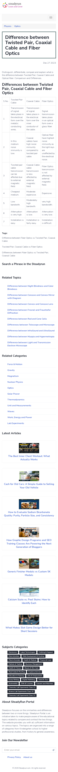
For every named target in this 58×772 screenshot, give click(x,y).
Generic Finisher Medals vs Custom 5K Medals (29, 573)
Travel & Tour (43, 680)
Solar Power (13, 393)
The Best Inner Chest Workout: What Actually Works (29, 457)
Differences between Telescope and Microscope (30, 324)
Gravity (11, 370)
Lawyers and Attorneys (44, 683)
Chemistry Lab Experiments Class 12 (22, 687)
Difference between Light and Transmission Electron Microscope (29, 344)
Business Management (33, 664)
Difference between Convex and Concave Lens (30, 304)
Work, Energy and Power (19, 417)
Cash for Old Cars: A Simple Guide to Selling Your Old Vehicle (29, 485)
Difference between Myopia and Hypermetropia (30, 336)
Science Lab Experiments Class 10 (21, 691)
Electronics (13, 652)
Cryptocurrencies (34, 672)
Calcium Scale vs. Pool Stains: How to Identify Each (29, 601)
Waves (10, 411)
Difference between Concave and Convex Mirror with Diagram (30, 297)
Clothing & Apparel (46, 652)
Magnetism (13, 376)
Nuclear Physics (15, 382)
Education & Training (16, 676)
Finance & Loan (45, 660)
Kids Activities (14, 656)
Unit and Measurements (19, 405)
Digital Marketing (28, 680)
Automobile (13, 683)
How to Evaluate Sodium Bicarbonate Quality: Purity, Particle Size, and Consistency (29, 514)
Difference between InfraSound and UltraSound (30, 330)
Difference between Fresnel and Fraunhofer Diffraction (29, 312)
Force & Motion (14, 364)
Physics (7, 26)
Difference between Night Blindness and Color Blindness (30, 288)
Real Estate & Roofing (17, 672)
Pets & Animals (14, 660)
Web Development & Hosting (33, 656)
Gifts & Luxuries (27, 683)
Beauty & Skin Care (31, 668)
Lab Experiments (15, 423)
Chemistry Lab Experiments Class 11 (22, 695)
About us (27, 757)
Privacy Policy (14, 757)
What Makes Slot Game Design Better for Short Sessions (29, 629)
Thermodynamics (15, 399)
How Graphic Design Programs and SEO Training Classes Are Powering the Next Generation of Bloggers (29, 544)
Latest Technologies (28, 652)
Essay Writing (14, 680)
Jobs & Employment (35, 676)
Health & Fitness (15, 668)
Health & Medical (30, 660)
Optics (17, 26)
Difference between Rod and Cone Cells (27, 318)
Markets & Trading (15, 664)
